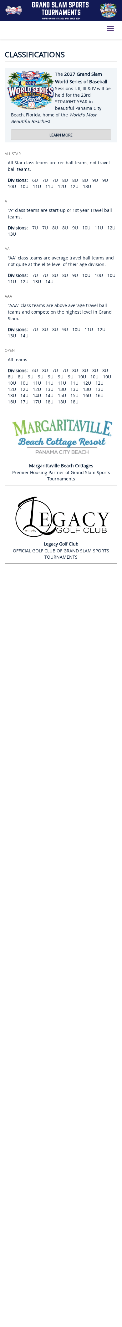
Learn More (61, 134)
